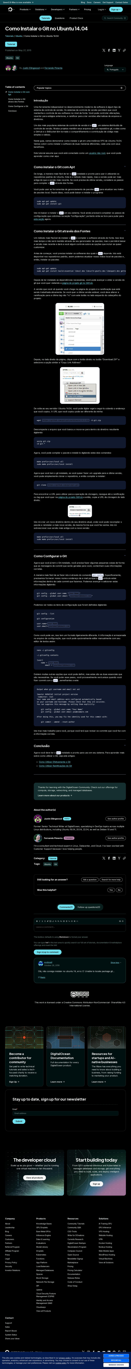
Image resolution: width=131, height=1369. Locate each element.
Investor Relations (12, 1270)
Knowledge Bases (44, 1224)
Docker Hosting (105, 1243)
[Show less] (121, 962)
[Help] (123, 921)
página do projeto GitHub (70, 497)
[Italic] (40, 921)
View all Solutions (106, 1262)
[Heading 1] (56, 921)
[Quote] (69, 921)
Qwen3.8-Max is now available (17, 2)
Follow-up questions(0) (89, 907)
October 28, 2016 (51, 965)
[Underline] (42, 921)
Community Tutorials (76, 1224)
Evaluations (41, 1243)
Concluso (12, 111)
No (119, 890)
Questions (59, 18)
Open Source (73, 1255)
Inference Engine (43, 1235)
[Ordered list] (67, 921)
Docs (89, 2)
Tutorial (11, 44)
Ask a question (90, 880)
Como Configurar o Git (18, 106)
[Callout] (72, 921)
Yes (111, 890)
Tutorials (45, 18)
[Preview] (120, 921)
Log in (101, 9)
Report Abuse (11, 1331)
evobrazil (48, 962)
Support (8, 1323)
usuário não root (97, 153)
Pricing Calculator (75, 1270)
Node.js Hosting (105, 1247)
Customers (9, 1239)
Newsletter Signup (75, 1259)
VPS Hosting (104, 1231)
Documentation (74, 1274)
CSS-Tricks (72, 1231)
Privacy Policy (11, 1262)
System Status (11, 1335)
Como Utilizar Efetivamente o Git (54, 762)
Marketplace (73, 1262)
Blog (83, 2)
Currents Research (75, 1239)
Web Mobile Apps (106, 1251)
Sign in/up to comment (47, 952)
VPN (100, 1239)
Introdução (41, 100)
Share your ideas (12, 1338)
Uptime (39, 1290)
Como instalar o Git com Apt (54, 167)
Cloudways (41, 1307)
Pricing (70, 1266)
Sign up (114, 9)
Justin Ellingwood (31, 68)
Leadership (10, 1227)
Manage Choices (116, 1365)
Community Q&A (74, 1227)
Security (8, 1266)
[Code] (77, 921)
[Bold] (37, 921)
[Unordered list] (64, 921)
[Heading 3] (61, 921)
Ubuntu (18, 36)
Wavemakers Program (77, 1247)
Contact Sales (121, 2)
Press (7, 1255)
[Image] (50, 921)
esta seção (39, 219)
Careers (97, 2)
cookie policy (61, 1363)
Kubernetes (41, 1255)
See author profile (116, 819)
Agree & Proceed (116, 1356)
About (7, 1224)
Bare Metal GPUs (43, 1231)
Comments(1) (66, 907)
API (37, 1286)
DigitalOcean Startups (77, 1243)
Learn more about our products (54, 795)
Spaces (39, 1274)
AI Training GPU (105, 1224)
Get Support (108, 2)
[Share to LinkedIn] (114, 50)
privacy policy (65, 1358)
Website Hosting (106, 1235)
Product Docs (76, 18)
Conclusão (42, 746)
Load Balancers (42, 1266)
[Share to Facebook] (109, 50)
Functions (40, 1259)
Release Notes (74, 1278)
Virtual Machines (106, 1259)
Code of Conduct (75, 1282)
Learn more (56, 1082)
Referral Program (12, 1247)
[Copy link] (124, 50)
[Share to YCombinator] (119, 50)
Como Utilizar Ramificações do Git (55, 766)
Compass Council (75, 1251)
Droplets (39, 1251)
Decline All (116, 1360)
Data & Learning (43, 1239)
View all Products (43, 1311)
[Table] (75, 921)
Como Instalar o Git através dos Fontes (62, 231)
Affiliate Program (12, 1251)
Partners (8, 1243)
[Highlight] (53, 921)
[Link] (48, 921)
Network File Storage (45, 1282)
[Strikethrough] (45, 921)
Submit (19, 1121)
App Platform (41, 1262)
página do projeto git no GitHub (77, 283)
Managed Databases (45, 1270)
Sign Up (13, 1082)
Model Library (42, 1247)
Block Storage (42, 1278)
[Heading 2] (58, 921)
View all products (34, 1177)
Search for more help (111, 880)
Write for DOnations (76, 1235)
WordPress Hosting (107, 1255)
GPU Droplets (42, 1227)
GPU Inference (105, 1227)
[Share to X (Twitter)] (103, 50)
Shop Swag (72, 1286)
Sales (7, 1327)
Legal (7, 1259)
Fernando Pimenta (53, 68)
